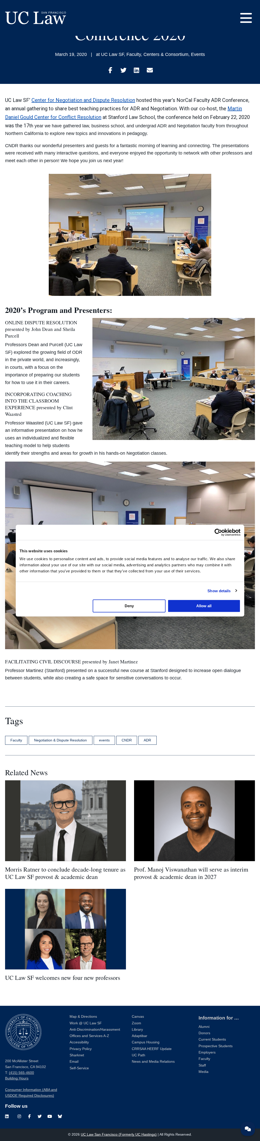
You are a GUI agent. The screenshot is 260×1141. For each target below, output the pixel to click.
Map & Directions (83, 1016)
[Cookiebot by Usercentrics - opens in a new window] (218, 532)
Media (203, 1072)
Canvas (138, 1016)
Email (74, 1061)
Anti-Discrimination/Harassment (95, 1029)
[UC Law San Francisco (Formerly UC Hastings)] (35, 17)
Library (137, 1029)
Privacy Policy (81, 1049)
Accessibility (79, 1042)
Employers (207, 1052)
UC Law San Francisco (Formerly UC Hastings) (119, 1134)
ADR (147, 740)
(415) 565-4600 (21, 1073)
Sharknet (77, 1055)
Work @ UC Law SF (86, 1023)
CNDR (127, 740)
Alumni (204, 1027)
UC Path (138, 1055)
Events (198, 54)
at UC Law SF (110, 54)
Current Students (212, 1039)
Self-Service (79, 1068)
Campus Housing (145, 1042)
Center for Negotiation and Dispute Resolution (83, 100)
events (104, 740)
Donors (204, 1033)
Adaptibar (139, 1036)
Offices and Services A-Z (89, 1036)
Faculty (133, 54)
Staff (202, 1065)
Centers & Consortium (165, 54)
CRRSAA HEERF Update (152, 1049)
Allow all (204, 606)
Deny (129, 606)
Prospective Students (216, 1046)
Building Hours (16, 1078)
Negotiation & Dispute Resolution (60, 740)
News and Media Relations (153, 1061)
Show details (219, 590)
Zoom (136, 1023)
